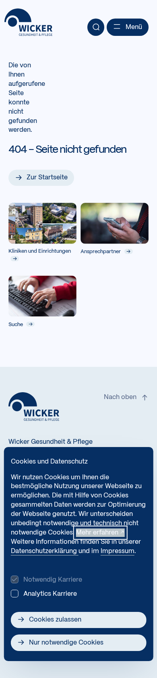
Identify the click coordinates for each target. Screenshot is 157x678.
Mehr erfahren (97, 533)
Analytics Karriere (50, 594)
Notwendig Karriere (52, 580)
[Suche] (95, 27)
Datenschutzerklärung (44, 551)
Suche (16, 324)
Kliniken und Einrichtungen (39, 251)
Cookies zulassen (55, 620)
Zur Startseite (47, 178)
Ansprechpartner (101, 252)
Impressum (117, 551)
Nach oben (120, 397)
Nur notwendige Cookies (66, 643)
